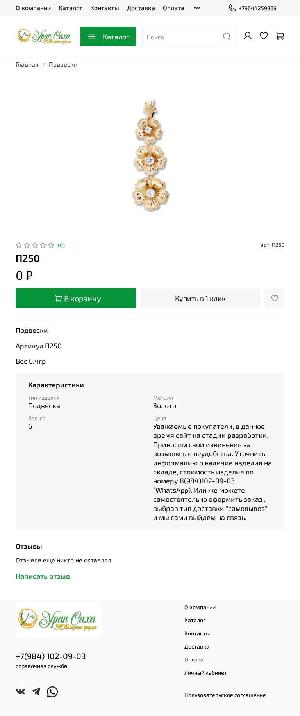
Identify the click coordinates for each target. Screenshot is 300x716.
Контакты (104, 7)
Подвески (63, 64)
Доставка (141, 7)
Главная (27, 64)
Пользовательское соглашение (225, 694)
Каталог (70, 7)
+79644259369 (258, 8)
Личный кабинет (205, 672)
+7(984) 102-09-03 (51, 656)
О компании (33, 7)
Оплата (173, 7)
